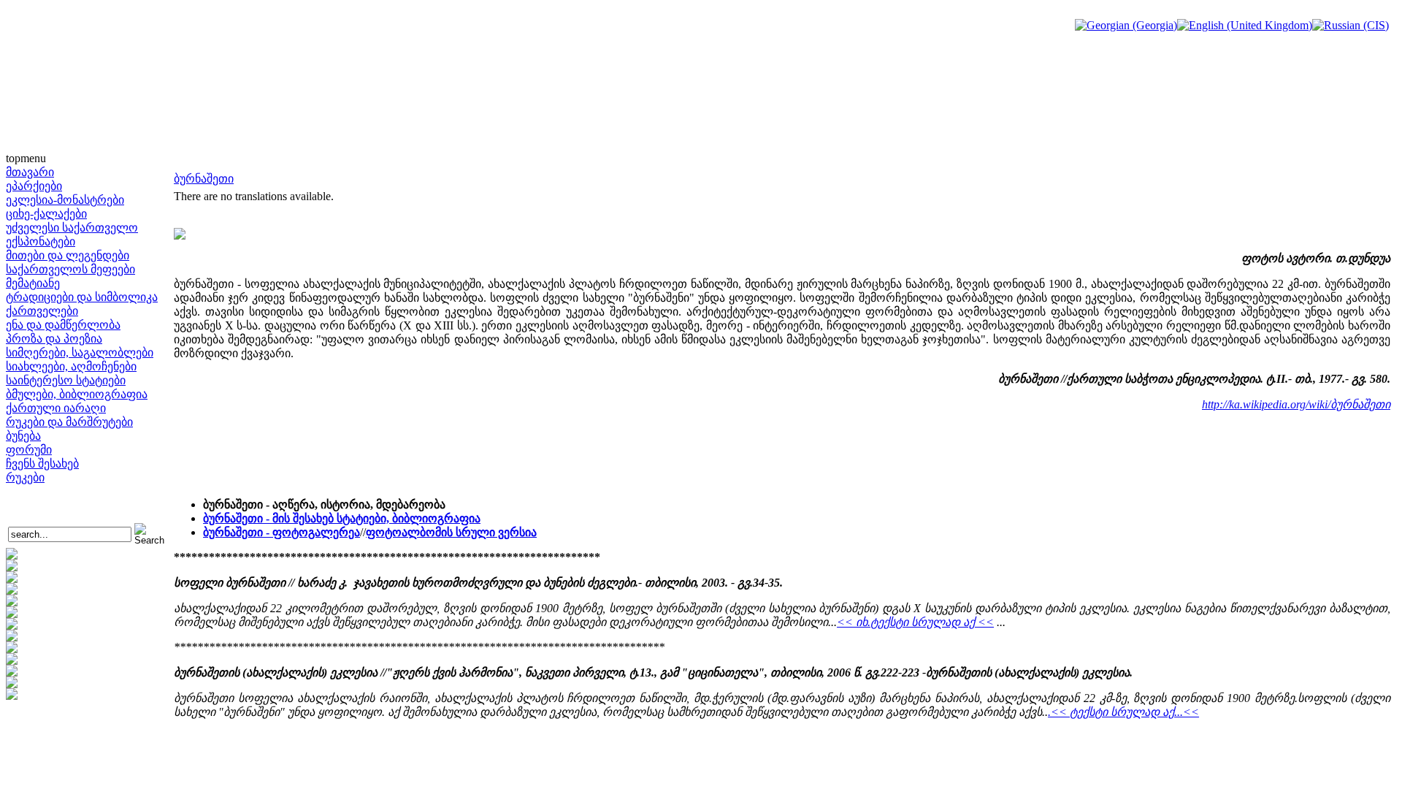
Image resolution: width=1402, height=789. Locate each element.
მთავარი (30, 172)
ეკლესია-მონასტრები (65, 200)
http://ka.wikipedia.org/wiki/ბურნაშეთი (1296, 404)
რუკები (25, 477)
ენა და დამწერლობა (63, 325)
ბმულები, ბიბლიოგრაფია (77, 394)
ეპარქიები (34, 186)
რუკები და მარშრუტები (69, 422)
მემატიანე (33, 283)
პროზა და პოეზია (54, 338)
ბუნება (23, 436)
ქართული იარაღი (56, 408)
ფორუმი (29, 449)
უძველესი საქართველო (72, 227)
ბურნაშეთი (204, 178)
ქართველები (42, 311)
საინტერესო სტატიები (66, 380)
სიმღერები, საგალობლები (79, 352)
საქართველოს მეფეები (70, 269)
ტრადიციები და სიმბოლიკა (82, 297)
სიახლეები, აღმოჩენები (71, 366)
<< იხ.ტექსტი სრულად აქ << (915, 622)
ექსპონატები (40, 241)
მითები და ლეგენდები (67, 255)
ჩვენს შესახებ (42, 463)
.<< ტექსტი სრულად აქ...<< (1123, 712)
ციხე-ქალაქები (46, 213)
